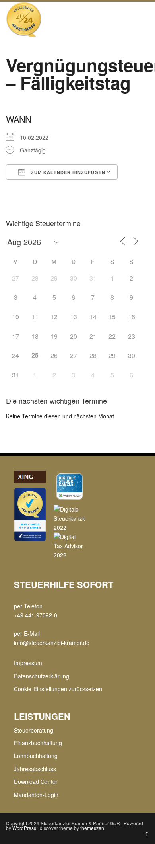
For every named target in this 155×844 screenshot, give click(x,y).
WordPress (24, 827)
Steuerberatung (33, 730)
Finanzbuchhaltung (38, 743)
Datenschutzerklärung (41, 676)
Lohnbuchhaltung (36, 756)
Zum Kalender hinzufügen (67, 172)
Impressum (28, 663)
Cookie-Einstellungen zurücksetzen (58, 689)
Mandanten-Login (36, 795)
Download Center (36, 781)
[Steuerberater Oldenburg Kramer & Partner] (24, 35)
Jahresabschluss (35, 769)
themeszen (92, 827)
